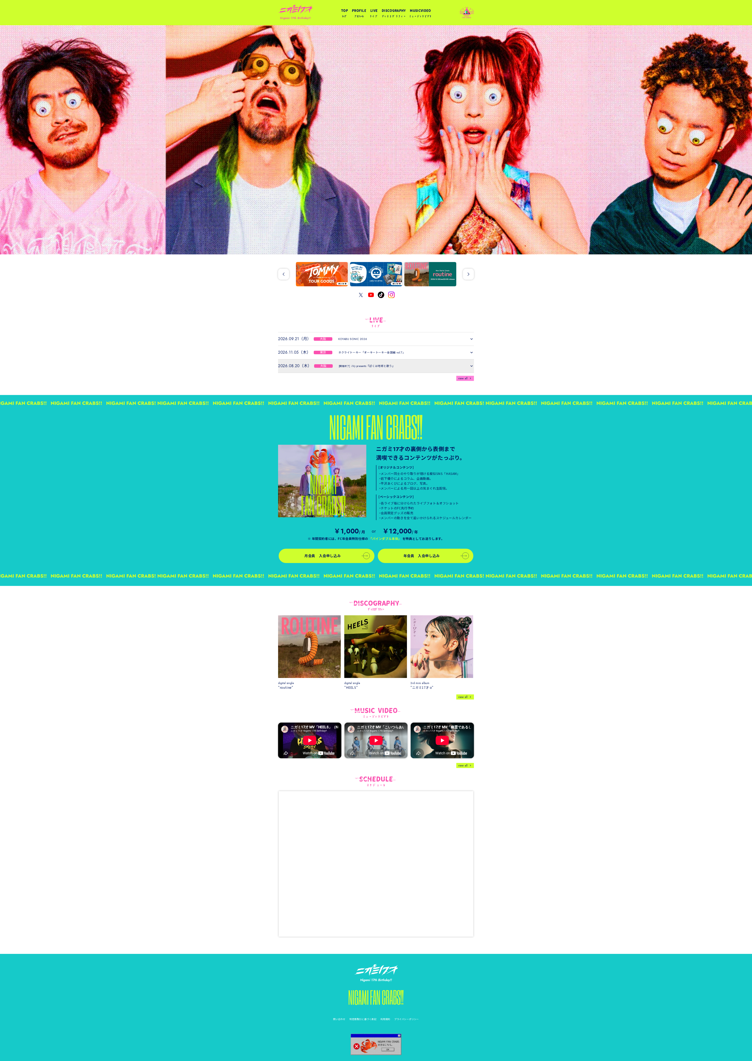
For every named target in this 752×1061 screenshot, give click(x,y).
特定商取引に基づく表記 (363, 1019)
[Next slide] (468, 274)
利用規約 (385, 1019)
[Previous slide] (283, 274)
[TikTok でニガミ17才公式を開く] (381, 295)
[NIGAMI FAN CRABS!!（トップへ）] (376, 997)
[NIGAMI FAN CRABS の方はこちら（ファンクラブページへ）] (376, 1044)
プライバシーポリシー (406, 1019)
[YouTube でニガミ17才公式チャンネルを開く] (371, 295)
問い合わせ (339, 1019)
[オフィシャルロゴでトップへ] (376, 970)
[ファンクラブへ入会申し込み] (322, 481)
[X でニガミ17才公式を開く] (361, 295)
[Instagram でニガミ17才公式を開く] (391, 295)
